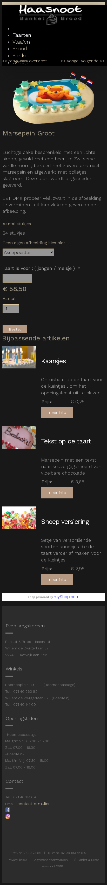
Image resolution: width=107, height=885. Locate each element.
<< (64, 60)
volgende (93, 60)
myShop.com (66, 596)
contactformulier (33, 803)
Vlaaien (21, 42)
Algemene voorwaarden (51, 860)
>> (101, 60)
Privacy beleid (17, 860)
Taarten (21, 35)
